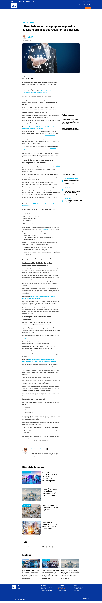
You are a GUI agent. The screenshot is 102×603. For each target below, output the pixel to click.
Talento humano (28, 22)
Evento (88, 7)
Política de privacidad (79, 587)
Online (19, 585)
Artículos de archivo (45, 592)
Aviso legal (77, 590)
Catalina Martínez (30, 37)
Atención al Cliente (62, 590)
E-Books (28, 1)
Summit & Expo (21, 586)
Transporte (43, 588)
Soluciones (81, 7)
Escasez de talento (41, 546)
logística (50, 546)
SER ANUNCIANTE (61, 588)
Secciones (74, 7)
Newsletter (21, 1)
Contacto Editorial (62, 587)
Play (33, 1)
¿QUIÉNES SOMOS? (78, 588)
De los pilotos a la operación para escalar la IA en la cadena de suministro (32, 10)
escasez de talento (50, 135)
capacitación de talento (29, 546)
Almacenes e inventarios (46, 590)
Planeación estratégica (46, 587)
